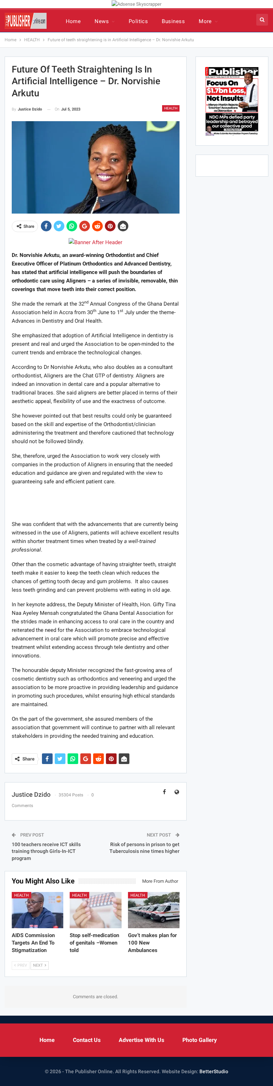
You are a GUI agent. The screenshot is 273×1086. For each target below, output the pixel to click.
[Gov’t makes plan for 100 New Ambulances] (154, 910)
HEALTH (170, 108)
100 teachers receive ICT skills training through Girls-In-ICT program (46, 851)
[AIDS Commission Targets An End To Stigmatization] (38, 910)
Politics (138, 21)
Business (173, 21)
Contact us (87, 1040)
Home (73, 21)
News (102, 21)
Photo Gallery (199, 1040)
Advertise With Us (141, 1040)
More (205, 21)
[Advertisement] (95, 502)
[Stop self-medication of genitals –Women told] (96, 910)
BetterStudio (213, 1071)
